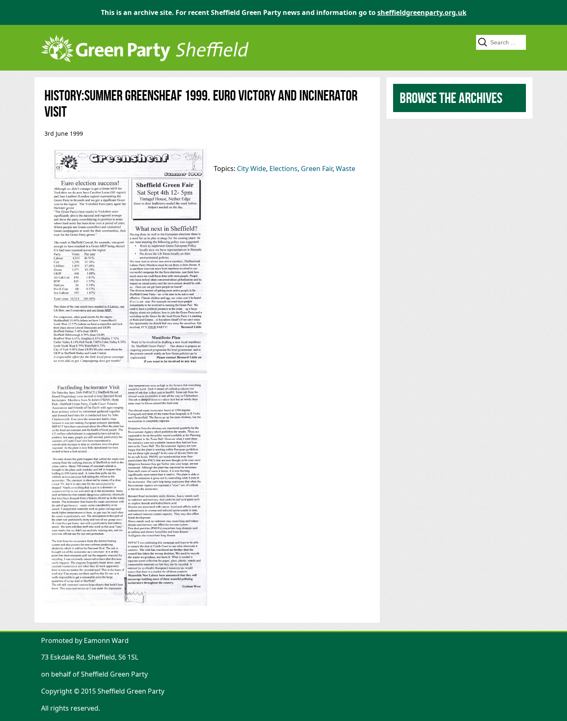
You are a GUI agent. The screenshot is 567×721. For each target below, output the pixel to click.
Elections (283, 168)
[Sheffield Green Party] (145, 66)
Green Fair (316, 168)
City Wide (251, 168)
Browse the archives (451, 98)
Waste (345, 168)
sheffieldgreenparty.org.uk (422, 12)
